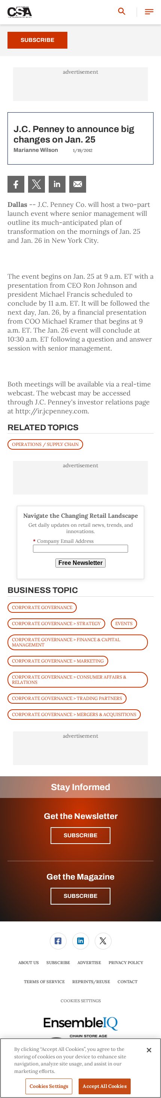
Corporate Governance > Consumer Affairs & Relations (69, 679)
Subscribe (37, 40)
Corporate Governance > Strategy (56, 623)
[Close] (149, 1050)
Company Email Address (63, 541)
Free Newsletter (80, 563)
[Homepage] (19, 12)
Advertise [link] (89, 962)
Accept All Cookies (104, 1086)
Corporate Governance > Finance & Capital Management (66, 642)
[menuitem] (15, 184)
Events (124, 623)
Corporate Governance (42, 607)
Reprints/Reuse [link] (91, 981)
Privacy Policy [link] (126, 962)
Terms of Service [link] (44, 981)
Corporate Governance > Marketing (58, 661)
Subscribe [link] (58, 962)
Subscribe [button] (80, 835)
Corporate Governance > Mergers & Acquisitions (74, 714)
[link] (15, 184)
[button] (149, 12)
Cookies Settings (81, 1001)
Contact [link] (127, 981)
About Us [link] (28, 962)
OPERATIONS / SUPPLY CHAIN (45, 444)
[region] (80, 1068)
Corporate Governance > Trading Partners (67, 698)
